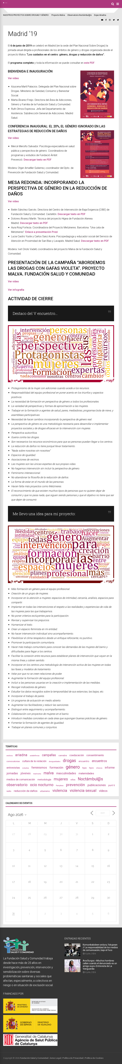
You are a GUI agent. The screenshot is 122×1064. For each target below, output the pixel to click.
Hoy (103, 813)
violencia (59, 790)
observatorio (17, 785)
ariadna (21, 755)
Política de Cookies (94, 1058)
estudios (25, 768)
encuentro (84, 761)
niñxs (73, 779)
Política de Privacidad (72, 1058)
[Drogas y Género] (5, 2)
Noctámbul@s (90, 779)
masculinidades (66, 773)
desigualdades (54, 761)
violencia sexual (83, 790)
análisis (10, 756)
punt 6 (111, 785)
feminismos (39, 767)
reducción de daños (25, 790)
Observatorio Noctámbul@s (79, 15)
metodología (44, 779)
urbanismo (45, 791)
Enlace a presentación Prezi (41, 231)
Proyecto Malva (58, 15)
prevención (75, 785)
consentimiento (95, 755)
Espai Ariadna (100, 15)
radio (9, 791)
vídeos (103, 791)
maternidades (86, 773)
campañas (49, 755)
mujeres (61, 779)
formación (56, 767)
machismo (37, 774)
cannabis (62, 755)
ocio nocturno (41, 785)
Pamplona (59, 786)
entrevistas (13, 767)
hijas (84, 768)
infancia (99, 768)
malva (49, 773)
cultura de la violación (34, 761)
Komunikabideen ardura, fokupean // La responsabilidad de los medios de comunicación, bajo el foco (100, 947)
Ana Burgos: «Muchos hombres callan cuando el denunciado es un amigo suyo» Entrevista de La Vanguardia (100, 964)
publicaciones (97, 785)
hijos (91, 768)
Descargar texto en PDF (34, 223)
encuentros (99, 761)
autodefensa (34, 756)
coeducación (76, 755)
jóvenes (25, 773)
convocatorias (13, 761)
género (73, 767)
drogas (69, 760)
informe (110, 767)
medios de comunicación (21, 779)
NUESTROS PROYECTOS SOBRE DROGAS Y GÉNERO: (26, 15)
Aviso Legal (55, 1058)
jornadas (12, 773)
